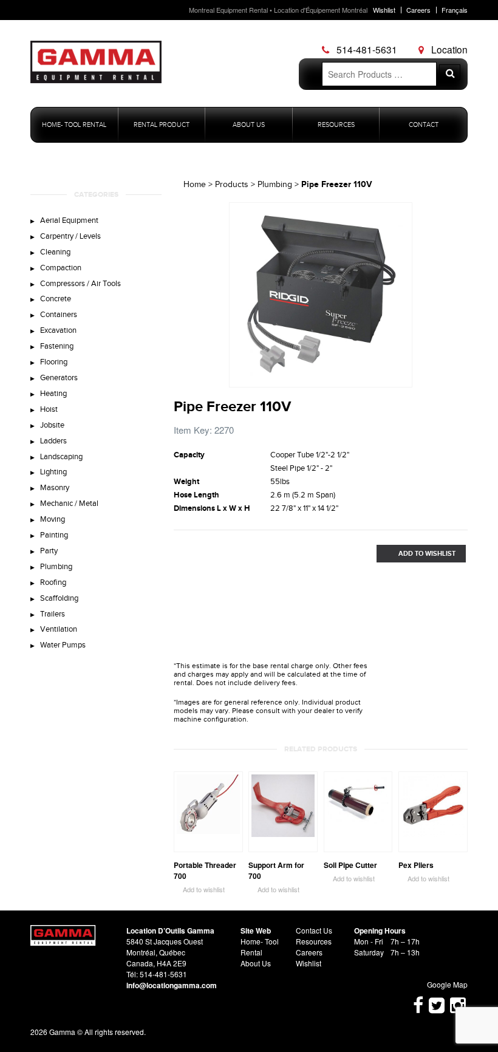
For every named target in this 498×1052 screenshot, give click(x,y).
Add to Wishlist (416, 554)
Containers (58, 314)
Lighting (53, 472)
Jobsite (52, 425)
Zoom (403, 378)
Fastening (56, 346)
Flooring (53, 362)
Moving (52, 519)
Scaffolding (59, 598)
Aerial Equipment (69, 220)
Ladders (53, 441)
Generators (59, 378)
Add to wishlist (199, 889)
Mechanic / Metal (69, 503)
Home (194, 185)
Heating (53, 393)
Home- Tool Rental (74, 125)
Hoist (49, 409)
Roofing (53, 582)
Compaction (60, 268)
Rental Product (161, 125)
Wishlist (384, 10)
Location (448, 49)
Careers (418, 10)
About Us (249, 125)
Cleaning (55, 252)
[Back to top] (63, 942)
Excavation (58, 330)
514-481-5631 (365, 49)
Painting (54, 535)
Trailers (52, 614)
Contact (423, 125)
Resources (336, 125)
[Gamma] (96, 74)
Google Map (442, 984)
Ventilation (58, 629)
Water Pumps (63, 645)
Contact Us (314, 930)
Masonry (54, 488)
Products (231, 185)
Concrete (55, 299)
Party (49, 551)
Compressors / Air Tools (80, 284)
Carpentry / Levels (70, 236)
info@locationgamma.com (171, 985)
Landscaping (61, 457)
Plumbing (56, 567)
